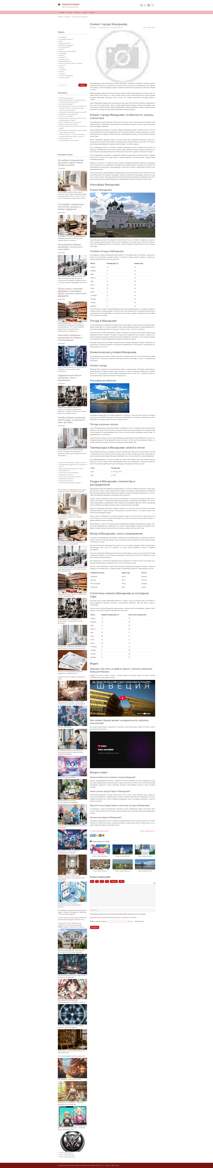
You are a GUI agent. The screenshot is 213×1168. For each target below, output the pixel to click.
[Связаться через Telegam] (149, 5)
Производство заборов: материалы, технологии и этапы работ (70, 247)
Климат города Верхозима (100, 856)
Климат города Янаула (147, 831)
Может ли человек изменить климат (70, 63)
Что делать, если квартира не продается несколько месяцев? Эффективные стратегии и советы (71, 925)
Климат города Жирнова (66, 1155)
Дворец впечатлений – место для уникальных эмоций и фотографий (71, 703)
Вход (117, 1165)
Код (121, 881)
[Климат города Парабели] (145, 849)
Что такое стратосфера (66, 75)
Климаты (67, 17)
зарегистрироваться (124, 917)
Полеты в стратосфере (66, 116)
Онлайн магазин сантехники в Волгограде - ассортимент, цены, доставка (71, 420)
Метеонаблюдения (65, 61)
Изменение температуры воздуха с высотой (72, 112)
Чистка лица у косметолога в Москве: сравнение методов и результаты (72, 918)
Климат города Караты (66, 1153)
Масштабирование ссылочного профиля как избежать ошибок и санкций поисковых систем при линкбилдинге (72, 108)
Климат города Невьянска (122, 871)
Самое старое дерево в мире (100, 831)
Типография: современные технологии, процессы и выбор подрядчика (71, 206)
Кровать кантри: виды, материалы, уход (71, 678)
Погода (61, 67)
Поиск (83, 85)
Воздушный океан (65, 43)
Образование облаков (66, 478)
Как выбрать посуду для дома (68, 114)
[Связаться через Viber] (153, 5)
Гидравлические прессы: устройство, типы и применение (70, 377)
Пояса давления (64, 470)
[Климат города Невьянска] (122, 864)
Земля (61, 49)
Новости (62, 65)
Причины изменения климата (68, 124)
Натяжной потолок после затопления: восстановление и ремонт (70, 905)
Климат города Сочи (65, 138)
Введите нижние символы (98, 921)
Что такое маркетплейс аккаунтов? (71, 1056)
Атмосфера (63, 37)
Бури (61, 41)
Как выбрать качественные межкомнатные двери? (68, 852)
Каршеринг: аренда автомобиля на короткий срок (71, 1051)
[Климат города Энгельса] (145, 864)
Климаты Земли (64, 59)
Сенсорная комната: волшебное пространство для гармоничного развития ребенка (70, 752)
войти (99, 917)
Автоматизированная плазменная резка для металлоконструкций (71, 951)
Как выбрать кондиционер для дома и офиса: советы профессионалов (71, 162)
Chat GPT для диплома (66, 98)
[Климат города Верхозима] (100, 849)
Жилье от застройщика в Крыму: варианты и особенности (70, 672)
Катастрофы (63, 53)
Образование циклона (66, 474)
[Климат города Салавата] (100, 864)
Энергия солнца (64, 77)
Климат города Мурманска (67, 1157)
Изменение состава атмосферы (68, 472)
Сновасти (62, 73)
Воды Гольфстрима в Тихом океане (70, 122)
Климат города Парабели (145, 856)
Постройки (63, 69)
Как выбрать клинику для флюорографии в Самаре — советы (71, 1001)
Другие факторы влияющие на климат (70, 468)
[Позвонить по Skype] (142, 5)
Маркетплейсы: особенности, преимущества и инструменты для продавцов (71, 878)
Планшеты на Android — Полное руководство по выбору (70, 1103)
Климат (62, 55)
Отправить (94, 927)
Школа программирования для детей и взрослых (72, 826)
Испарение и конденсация (67, 51)
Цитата (114, 881)
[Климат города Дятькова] (122, 849)
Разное (61, 71)
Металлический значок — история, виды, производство (71, 1128)
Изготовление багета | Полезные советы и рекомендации (71, 1026)
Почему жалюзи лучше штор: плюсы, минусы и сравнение (72, 976)
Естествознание (64, 47)
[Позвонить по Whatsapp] (146, 5)
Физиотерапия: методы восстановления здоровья (68, 801)
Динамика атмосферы (66, 45)
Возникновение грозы (66, 481)
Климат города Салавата (100, 871)
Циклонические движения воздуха (70, 483)
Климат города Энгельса (145, 871)
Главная (60, 17)
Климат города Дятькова (122, 856)
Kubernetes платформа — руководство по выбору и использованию (70, 337)
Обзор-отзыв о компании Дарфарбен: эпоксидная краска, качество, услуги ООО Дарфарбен (72, 292)
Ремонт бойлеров (64, 727)
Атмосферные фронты (66, 39)
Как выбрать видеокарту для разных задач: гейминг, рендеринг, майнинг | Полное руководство (72, 912)
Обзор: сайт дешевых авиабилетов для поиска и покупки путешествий (71, 647)
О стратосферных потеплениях (68, 140)
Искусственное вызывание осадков (70, 476)
